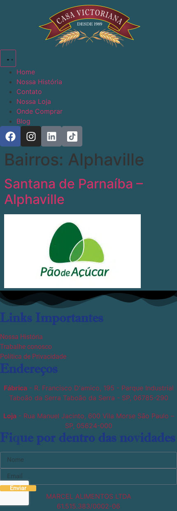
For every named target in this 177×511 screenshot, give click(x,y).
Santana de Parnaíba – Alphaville (73, 191)
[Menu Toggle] (8, 58)
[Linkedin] (51, 136)
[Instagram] (31, 136)
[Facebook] (10, 136)
